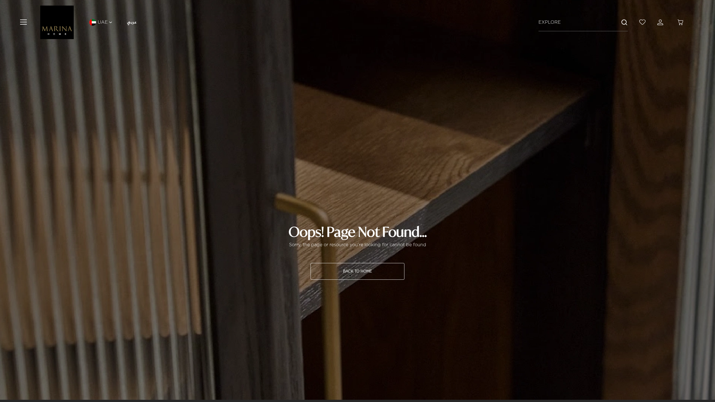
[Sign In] (661, 22)
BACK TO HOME (357, 271)
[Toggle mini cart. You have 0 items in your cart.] (680, 22)
